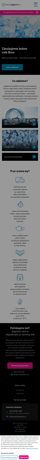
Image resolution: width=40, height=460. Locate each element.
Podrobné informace (31, 448)
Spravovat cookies (7, 453)
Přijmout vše (24, 457)
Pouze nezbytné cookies (9, 457)
